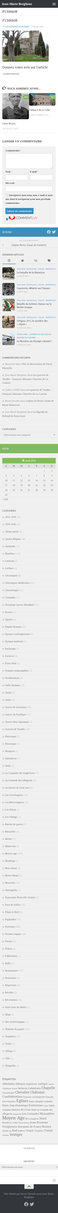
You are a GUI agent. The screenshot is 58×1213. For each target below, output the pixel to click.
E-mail (34, 171)
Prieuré (21, 1123)
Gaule (8, 692)
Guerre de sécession (40, 334)
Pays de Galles (12, 904)
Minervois (10, 846)
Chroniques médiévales (17, 582)
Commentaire (13, 150)
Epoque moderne (14, 641)
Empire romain (44, 1101)
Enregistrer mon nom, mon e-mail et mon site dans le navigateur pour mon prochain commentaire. (29, 199)
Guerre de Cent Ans (23, 1109)
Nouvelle (51, 269)
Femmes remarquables (17, 670)
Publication (11, 955)
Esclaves (9, 655)
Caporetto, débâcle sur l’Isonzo (33, 288)
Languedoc (17, 1114)
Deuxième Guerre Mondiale (19, 604)
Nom (8, 171)
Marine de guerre (26, 337)
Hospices (10, 751)
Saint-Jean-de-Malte (15, 1007)
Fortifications (12, 677)
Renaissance (11, 970)
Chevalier (22, 1092)
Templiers (10, 1036)
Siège (8, 1014)
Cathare (9, 568)
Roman (27, 1123)
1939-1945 (10, 524)
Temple (30, 1130)
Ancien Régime (13, 538)
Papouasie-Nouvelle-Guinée (20, 897)
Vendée (5, 1135)
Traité (8, 1043)
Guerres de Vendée (15, 729)
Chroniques (11, 575)
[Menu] (54, 4)
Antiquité (10, 546)
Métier (8, 838)
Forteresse (36, 1105)
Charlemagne (8, 1092)
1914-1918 (21, 269)
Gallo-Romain (12, 685)
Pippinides (10, 919)
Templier (39, 1130)
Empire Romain (13, 626)
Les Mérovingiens (14, 802)
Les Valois (10, 809)
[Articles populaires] (22, 260)
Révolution (11, 999)
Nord (42, 1118)
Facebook (29, 1148)
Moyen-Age (11, 853)
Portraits (10, 926)
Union (48, 1130)
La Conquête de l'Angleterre (20, 773)
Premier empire (13, 933)
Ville (7, 1058)
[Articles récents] (9, 260)
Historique (10, 736)
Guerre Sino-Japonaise (17, 721)
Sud (14, 1130)
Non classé (11, 868)
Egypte (9, 619)
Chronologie (11, 590)
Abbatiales (8, 1084)
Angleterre (31, 1083)
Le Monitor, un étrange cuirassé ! (34, 341)
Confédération (12, 1097)
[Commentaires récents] (35, 260)
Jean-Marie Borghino (17, 4)
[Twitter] (54, 232)
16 (52, 480)
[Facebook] (49, 232)
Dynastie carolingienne (34, 1096)
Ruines (46, 1126)
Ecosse (8, 612)
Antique (43, 1084)
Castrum (9, 560)
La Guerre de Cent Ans (17, 787)
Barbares (22, 1088)
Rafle (8, 963)
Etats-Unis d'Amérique (15, 1105)
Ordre (15, 1122)
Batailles (32, 269)
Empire (32, 1101)
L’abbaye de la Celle (39, 109)
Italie (41, 269)
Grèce (8, 699)
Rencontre (10, 977)
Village (9, 1051)
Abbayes (20, 1084)
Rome (33, 1122)
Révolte (9, 992)
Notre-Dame (11, 875)
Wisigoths (10, 1065)
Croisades (10, 597)
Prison (8, 948)
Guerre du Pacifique (15, 714)
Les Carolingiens (14, 794)
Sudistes (21, 1130)
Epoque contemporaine (17, 634)
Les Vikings (11, 816)
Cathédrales (34, 1088)
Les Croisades (30, 1113)
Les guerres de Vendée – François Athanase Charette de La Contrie (25, 378)
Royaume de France (29, 1126)
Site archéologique (15, 1021)
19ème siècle (12, 531)
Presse (8, 941)
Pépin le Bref (12, 912)
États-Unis (22, 334)
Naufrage (10, 860)
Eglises (22, 1100)
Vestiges (15, 1134)
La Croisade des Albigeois (18, 780)
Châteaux (37, 1092)
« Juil (5, 499)
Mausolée (10, 831)
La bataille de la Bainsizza (31, 272)
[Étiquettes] (49, 260)
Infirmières (11, 758)
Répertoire (11, 985)
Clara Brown (8, 123)
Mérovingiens (32, 1118)
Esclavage (10, 648)
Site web (10, 182)
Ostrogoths (11, 890)
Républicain (6, 1131)
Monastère (47, 1113)
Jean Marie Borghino (18, 26)
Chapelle (48, 1088)
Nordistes (7, 1122)
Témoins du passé (14, 1029)
